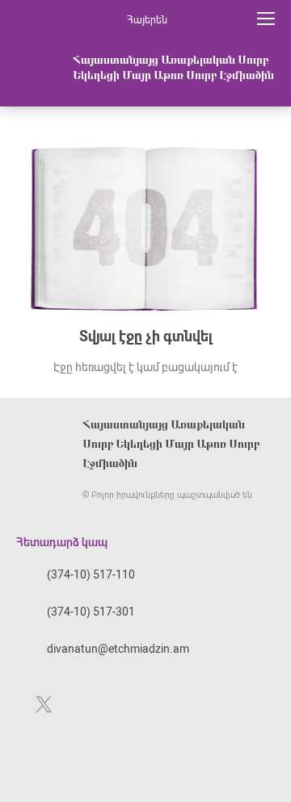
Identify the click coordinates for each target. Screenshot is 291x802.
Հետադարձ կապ (62, 542)
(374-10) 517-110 (91, 574)
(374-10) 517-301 (91, 611)
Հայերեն (147, 20)
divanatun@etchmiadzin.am (118, 648)
